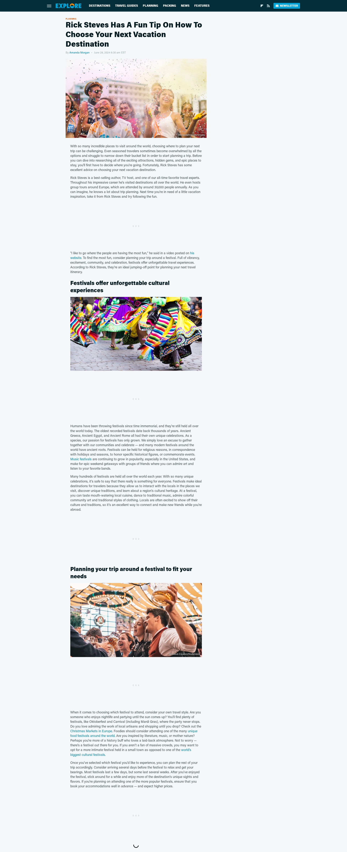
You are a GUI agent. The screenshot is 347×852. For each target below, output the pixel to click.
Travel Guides (126, 6)
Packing (169, 6)
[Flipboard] (261, 5)
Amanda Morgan (79, 52)
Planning (150, 6)
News (185, 6)
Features (201, 6)
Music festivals (81, 459)
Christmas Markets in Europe (91, 731)
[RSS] (268, 5)
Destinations (99, 6)
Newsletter (289, 5)
